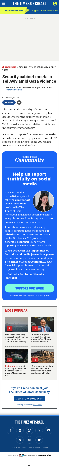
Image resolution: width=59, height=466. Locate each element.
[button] (55, 4)
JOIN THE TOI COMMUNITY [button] (29, 398)
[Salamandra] (44, 455)
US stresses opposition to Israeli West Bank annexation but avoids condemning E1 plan (42, 369)
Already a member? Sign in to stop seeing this (29, 295)
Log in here (37, 404)
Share (10, 102)
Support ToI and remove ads (45, 10)
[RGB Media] (23, 455)
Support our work (29, 288)
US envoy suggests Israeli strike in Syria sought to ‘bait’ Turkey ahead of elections (41, 338)
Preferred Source (14, 90)
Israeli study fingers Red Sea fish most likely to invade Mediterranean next (15, 370)
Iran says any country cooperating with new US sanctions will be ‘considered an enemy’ (16, 338)
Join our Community (13, 10)
